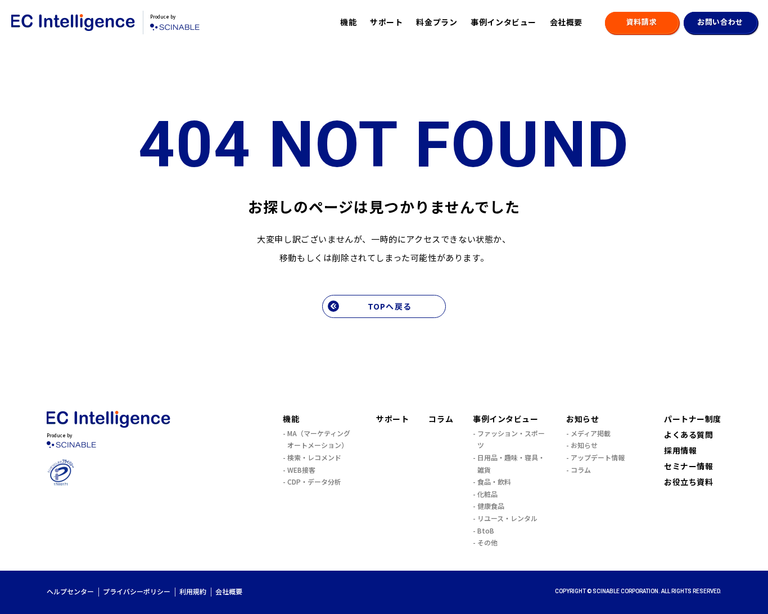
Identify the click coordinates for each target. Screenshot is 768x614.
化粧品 (487, 494)
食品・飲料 (494, 481)
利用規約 (192, 591)
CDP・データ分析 (314, 481)
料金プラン (436, 22)
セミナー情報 (688, 466)
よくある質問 (688, 434)
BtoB (485, 530)
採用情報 (680, 450)
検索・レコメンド (314, 457)
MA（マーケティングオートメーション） (318, 439)
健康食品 (490, 505)
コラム (440, 418)
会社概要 (566, 22)
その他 (487, 542)
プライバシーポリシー (136, 591)
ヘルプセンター (70, 591)
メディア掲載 (591, 433)
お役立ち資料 (688, 481)
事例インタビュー (503, 22)
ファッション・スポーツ (511, 439)
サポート (386, 22)
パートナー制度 (692, 418)
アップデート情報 (598, 457)
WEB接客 (301, 469)
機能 (348, 22)
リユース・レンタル (507, 518)
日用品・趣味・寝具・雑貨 (511, 463)
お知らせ (582, 418)
